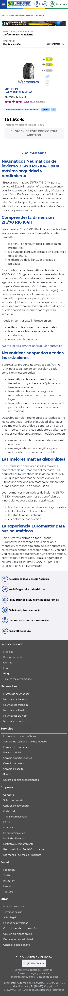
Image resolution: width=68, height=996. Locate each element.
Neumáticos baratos (15, 699)
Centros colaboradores (16, 805)
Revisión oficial (12, 752)
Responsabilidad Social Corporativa (23, 849)
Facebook (9, 869)
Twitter (7, 875)
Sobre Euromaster (13, 800)
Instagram (9, 880)
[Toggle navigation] (3, 4)
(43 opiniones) (37, 101)
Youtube (8, 891)
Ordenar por (9, 41)
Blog (6, 673)
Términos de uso (12, 912)
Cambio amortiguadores (17, 758)
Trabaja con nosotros (15, 816)
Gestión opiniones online (17, 933)
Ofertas (7, 662)
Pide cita (8, 651)
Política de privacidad (15, 922)
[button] (56, 43)
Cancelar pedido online (16, 944)
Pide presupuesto (13, 657)
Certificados (10, 811)
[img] (47, 76)
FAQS (6, 822)
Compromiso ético (14, 833)
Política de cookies (14, 906)
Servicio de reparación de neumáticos (25, 741)
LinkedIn (8, 886)
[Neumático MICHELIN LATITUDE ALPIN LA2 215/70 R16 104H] (28, 69)
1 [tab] (26, 22)
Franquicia (9, 827)
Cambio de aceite (13, 768)
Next (64, 23)
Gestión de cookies (47, 976)
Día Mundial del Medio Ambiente (22, 854)
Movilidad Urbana (13, 838)
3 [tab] (36, 22)
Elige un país (32, 963)
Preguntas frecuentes (22, 976)
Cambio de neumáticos (16, 747)
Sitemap (47, 969)
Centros (7, 668)
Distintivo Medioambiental (18, 843)
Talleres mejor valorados (17, 679)
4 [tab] (41, 22)
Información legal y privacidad (33, 973)
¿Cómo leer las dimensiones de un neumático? (33, 345)
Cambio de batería (14, 763)
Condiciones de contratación (19, 928)
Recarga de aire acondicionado (21, 779)
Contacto (8, 794)
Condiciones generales (28, 969)
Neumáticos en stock (15, 721)
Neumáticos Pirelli (14, 710)
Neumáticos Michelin (15, 704)
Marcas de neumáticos (16, 693)
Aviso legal (9, 917)
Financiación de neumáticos (19, 736)
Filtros (7, 774)
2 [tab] (31, 22)
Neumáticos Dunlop (15, 715)
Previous (4, 23)
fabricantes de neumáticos (19, 470)
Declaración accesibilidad (18, 939)
